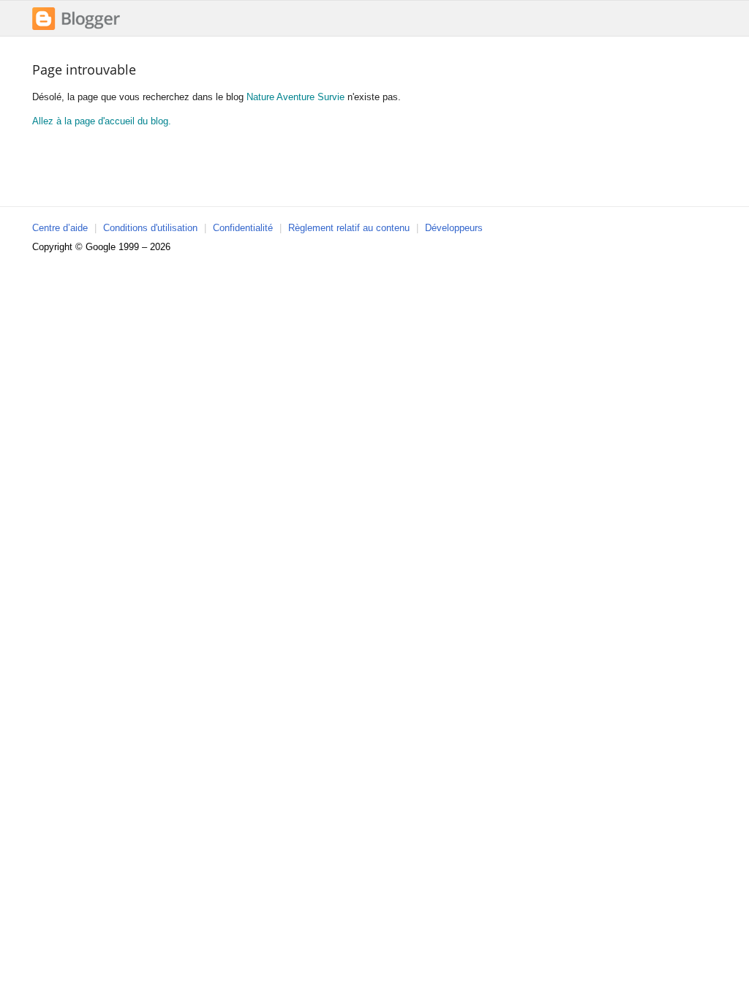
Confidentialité (243, 227)
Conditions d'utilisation (150, 227)
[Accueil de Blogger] (76, 28)
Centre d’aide (60, 227)
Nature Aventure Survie (295, 96)
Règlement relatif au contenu (349, 227)
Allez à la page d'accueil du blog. (101, 121)
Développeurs (454, 227)
